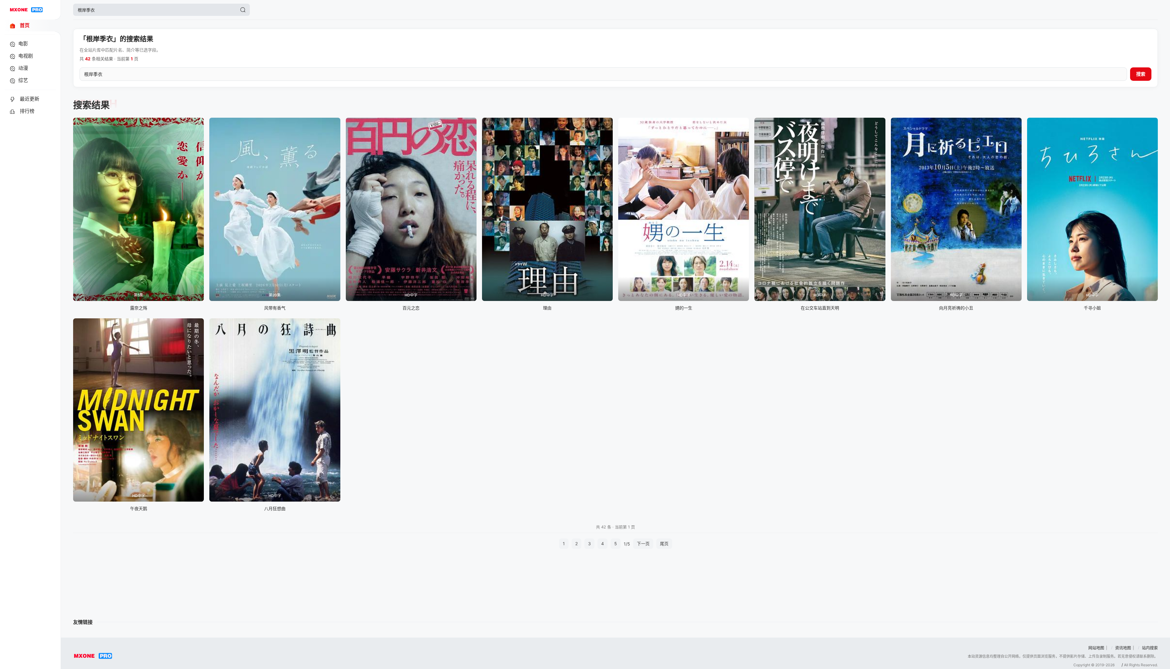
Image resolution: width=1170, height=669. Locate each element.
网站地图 (1096, 647)
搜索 (1140, 74)
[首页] (26, 9)
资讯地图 (1123, 647)
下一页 (643, 543)
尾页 (664, 543)
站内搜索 (1150, 647)
